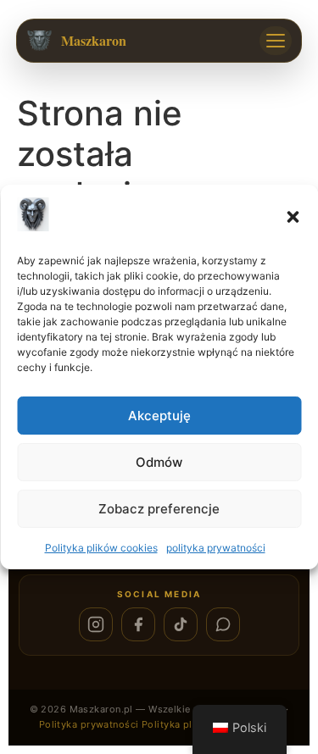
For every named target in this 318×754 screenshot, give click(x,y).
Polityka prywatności (89, 724)
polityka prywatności (215, 547)
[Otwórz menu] (275, 40)
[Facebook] (138, 624)
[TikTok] (181, 624)
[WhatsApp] (223, 624)
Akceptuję (159, 415)
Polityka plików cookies (101, 547)
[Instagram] (96, 624)
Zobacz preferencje (159, 509)
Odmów (159, 462)
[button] (292, 216)
